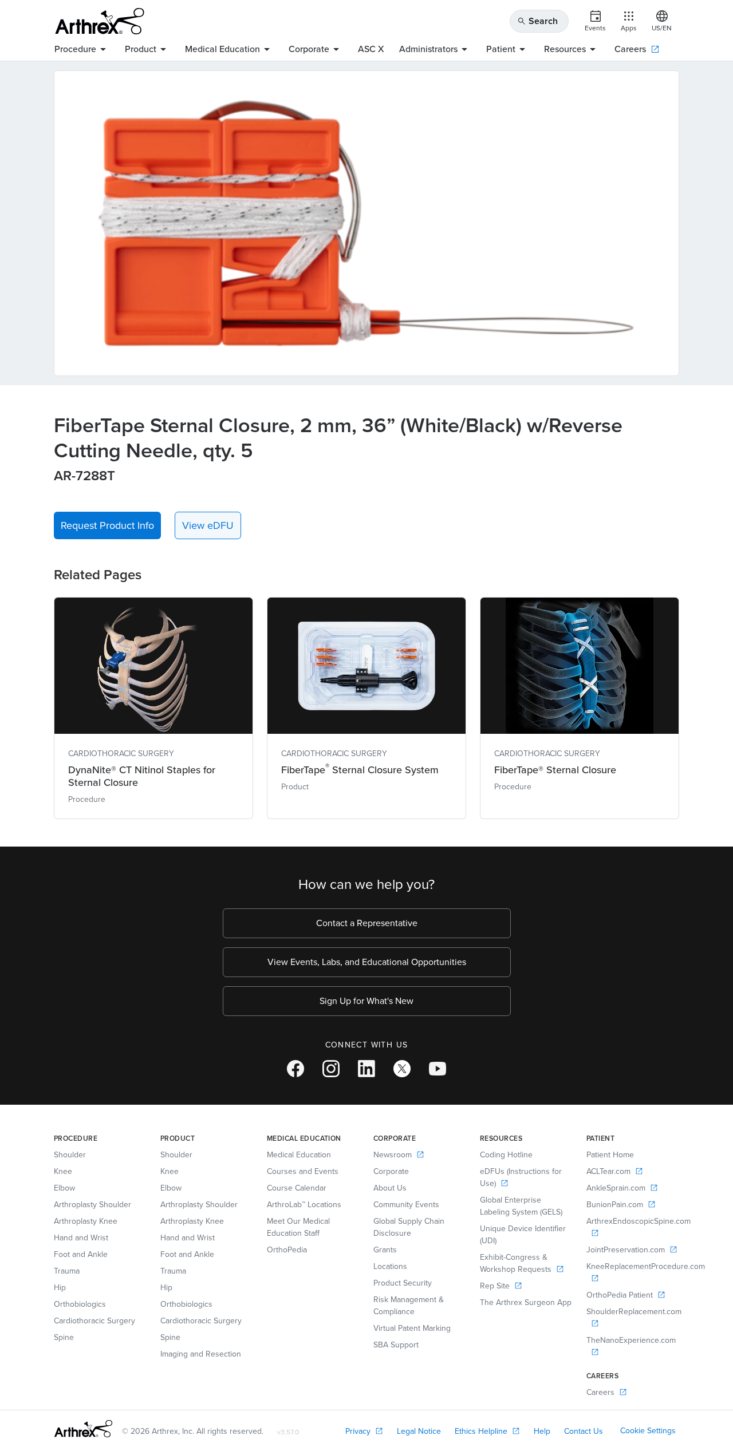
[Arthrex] (99, 21)
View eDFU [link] (208, 525)
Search (537, 20)
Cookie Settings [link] (648, 1431)
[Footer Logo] (83, 1428)
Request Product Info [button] (107, 525)
